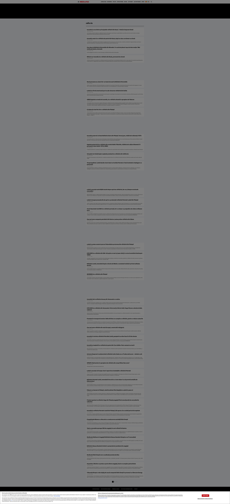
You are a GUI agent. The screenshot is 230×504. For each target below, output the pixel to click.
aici (11, 500)
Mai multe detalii (57, 495)
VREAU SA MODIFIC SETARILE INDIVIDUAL (205, 498)
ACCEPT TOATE (205, 495)
